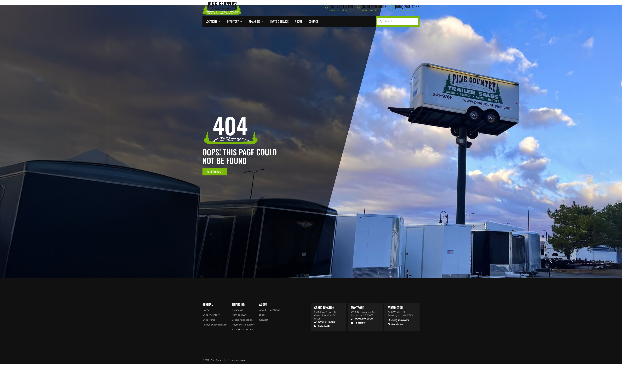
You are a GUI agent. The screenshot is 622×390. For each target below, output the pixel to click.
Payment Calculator (243, 324)
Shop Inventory (211, 314)
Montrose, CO (369, 10)
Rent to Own (239, 314)
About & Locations (269, 310)
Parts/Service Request (214, 324)
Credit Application (242, 319)
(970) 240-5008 (374, 6)
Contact (263, 319)
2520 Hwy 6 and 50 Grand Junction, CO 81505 (325, 315)
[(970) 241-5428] (326, 6)
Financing (237, 310)
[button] (213, 21)
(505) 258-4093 (407, 6)
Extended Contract (242, 329)
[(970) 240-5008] (358, 6)
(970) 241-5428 (341, 6)
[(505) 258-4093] (392, 6)
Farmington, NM (404, 10)
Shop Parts (208, 319)
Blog (262, 314)
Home (205, 310)
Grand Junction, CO (340, 10)
